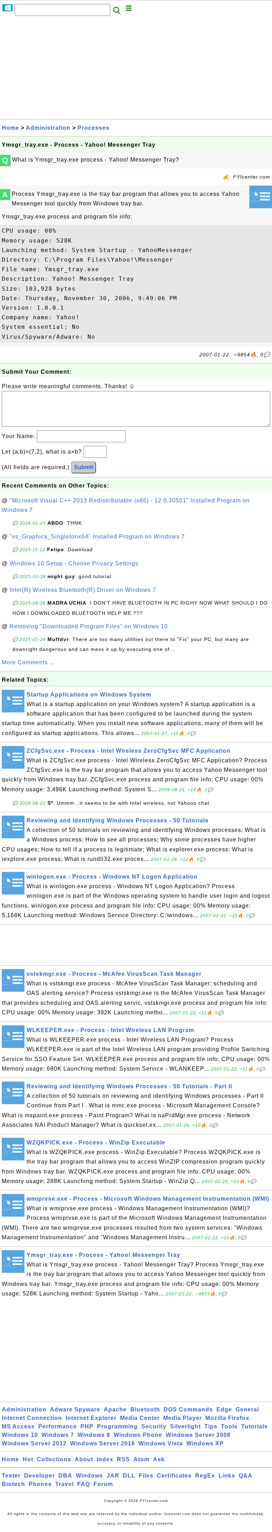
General (247, 1409)
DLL (129, 1476)
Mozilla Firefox (227, 1418)
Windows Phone (138, 1435)
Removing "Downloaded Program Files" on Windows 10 (89, 626)
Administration (48, 128)
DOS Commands (188, 1409)
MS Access (18, 1426)
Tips (210, 1426)
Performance (57, 1426)
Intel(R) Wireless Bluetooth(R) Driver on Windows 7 (83, 590)
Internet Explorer (91, 1418)
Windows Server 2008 (198, 1435)
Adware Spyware (75, 1409)
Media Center (140, 1418)
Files (146, 1476)
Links (227, 1476)
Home (10, 128)
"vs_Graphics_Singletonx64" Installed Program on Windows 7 (97, 537)
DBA (65, 1476)
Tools (229, 1426)
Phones (40, 1484)
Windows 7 (57, 1435)
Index (105, 1459)
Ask (159, 1459)
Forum (103, 1484)
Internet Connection (32, 1418)
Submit (83, 467)
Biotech (13, 1484)
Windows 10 (20, 1435)
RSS (123, 1459)
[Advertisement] (136, 69)
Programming (117, 1426)
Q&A (246, 1476)
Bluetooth (145, 1409)
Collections (54, 1459)
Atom (141, 1459)
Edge (224, 1409)
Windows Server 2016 (102, 1443)
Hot (28, 1459)
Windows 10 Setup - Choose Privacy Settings (74, 563)
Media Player (182, 1418)
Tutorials (254, 1426)
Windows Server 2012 (34, 1443)
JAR (113, 1476)
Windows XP (205, 1443)
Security (153, 1426)
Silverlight (185, 1426)
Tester (11, 1476)
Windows (89, 1476)
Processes (93, 128)
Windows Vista (160, 1443)
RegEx (205, 1476)
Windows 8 (94, 1435)
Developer (39, 1476)
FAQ (83, 1484)
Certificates (174, 1476)
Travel (64, 1484)
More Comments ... (28, 662)
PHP (87, 1426)
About (84, 1459)
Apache (115, 1409)
